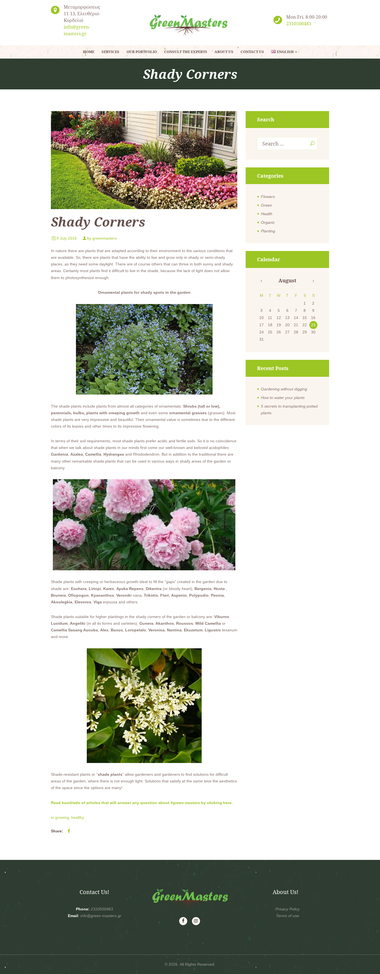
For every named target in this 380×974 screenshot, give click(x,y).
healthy (77, 817)
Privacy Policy (287, 909)
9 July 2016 (66, 238)
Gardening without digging (284, 389)
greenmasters (104, 238)
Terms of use (287, 915)
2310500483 (298, 24)
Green (266, 205)
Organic (268, 222)
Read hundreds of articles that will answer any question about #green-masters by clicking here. (142, 802)
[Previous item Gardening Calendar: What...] (97, 160)
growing (62, 817)
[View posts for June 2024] (261, 281)
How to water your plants (283, 397)
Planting (268, 231)
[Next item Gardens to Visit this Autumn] (190, 160)
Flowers (268, 196)
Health (266, 214)
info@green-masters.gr (100, 915)
